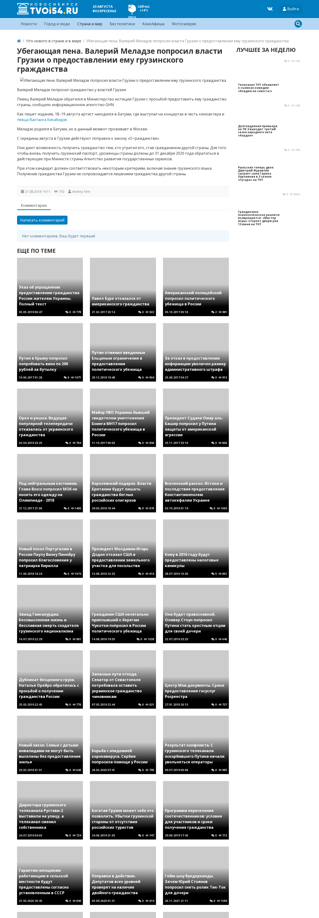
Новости (29, 23)
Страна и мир (89, 23)
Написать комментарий (42, 220)
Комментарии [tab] (34, 205)
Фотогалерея (184, 23)
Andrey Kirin (81, 191)
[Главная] (19, 41)
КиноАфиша (153, 23)
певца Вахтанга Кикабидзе (42, 119)
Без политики (122, 23)
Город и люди (57, 23)
